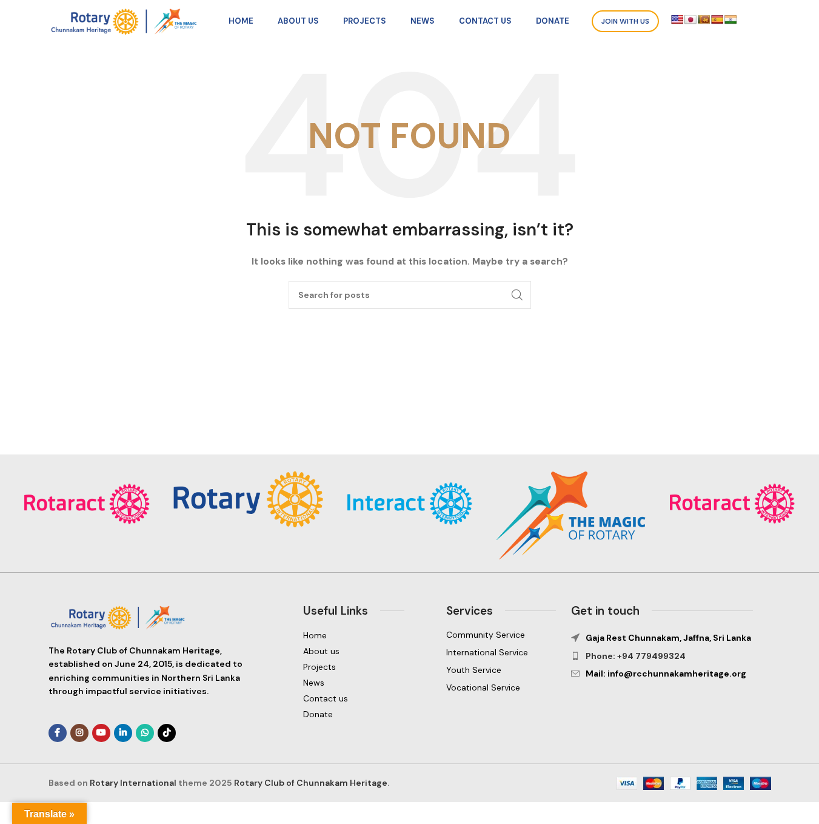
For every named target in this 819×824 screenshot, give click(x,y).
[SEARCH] (517, 295)
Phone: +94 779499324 (636, 655)
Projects (319, 666)
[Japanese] (690, 19)
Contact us (325, 698)
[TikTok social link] (167, 733)
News (313, 682)
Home (315, 635)
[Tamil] (730, 19)
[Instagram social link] (79, 733)
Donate (318, 714)
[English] (677, 19)
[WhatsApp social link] (145, 733)
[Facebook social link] (57, 733)
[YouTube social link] (101, 733)
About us (321, 651)
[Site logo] (127, 20)
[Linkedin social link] (123, 733)
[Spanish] (717, 19)
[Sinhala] (704, 19)
